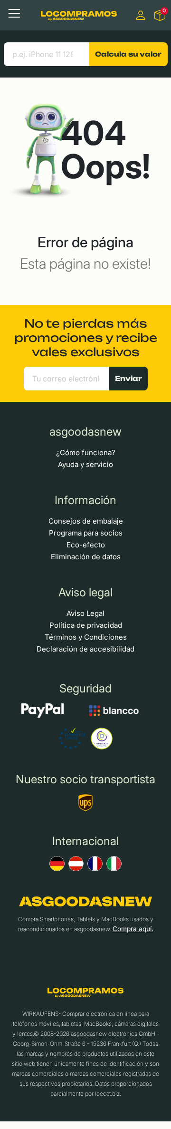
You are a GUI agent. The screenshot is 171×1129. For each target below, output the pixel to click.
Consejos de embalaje (85, 521)
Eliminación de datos (86, 556)
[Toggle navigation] (14, 13)
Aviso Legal (85, 613)
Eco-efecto (85, 544)
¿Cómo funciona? (85, 452)
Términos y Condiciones (86, 637)
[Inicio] (79, 15)
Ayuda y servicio (85, 464)
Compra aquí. (133, 929)
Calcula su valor (128, 54)
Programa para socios (86, 532)
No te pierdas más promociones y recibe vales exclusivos (85, 337)
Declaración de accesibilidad (85, 648)
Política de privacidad (85, 625)
